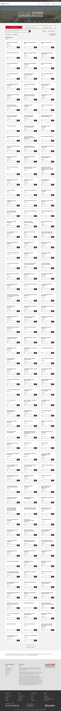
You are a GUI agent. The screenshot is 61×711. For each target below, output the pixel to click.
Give (7, 3)
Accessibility (37, 709)
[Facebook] (6, 706)
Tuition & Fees (46, 697)
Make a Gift (54, 3)
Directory (12, 703)
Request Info (46, 700)
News (32, 698)
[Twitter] (9, 706)
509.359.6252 (7, 671)
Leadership (20, 698)
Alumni (32, 696)
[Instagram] (11, 706)
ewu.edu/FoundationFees (33, 655)
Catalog (7, 700)
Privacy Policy (31, 709)
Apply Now (46, 696)
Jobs (32, 697)
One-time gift (14, 27)
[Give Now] (6, 675)
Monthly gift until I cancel (31, 27)
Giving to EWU (46, 3)
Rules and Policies (43, 709)
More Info (8, 45)
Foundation (33, 700)
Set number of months (47, 27)
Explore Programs (9, 696)
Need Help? (30, 705)
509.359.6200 (7, 703)
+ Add (18, 47)
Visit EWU (20, 700)
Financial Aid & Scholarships (49, 698)
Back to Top (30, 646)
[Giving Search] (30, 31)
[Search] (59, 3)
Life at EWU (20, 697)
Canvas (7, 698)
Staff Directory (7, 673)
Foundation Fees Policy (27, 674)
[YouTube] (13, 706)
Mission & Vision (21, 696)
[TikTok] (18, 706)
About (39, 3)
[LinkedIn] (16, 706)
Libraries (7, 697)
